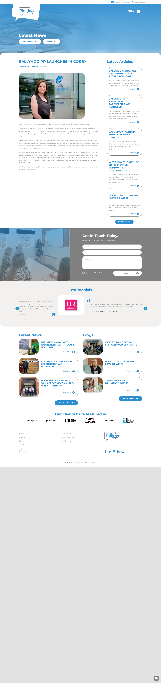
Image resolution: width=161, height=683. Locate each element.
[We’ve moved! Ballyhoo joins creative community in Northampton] (29, 387)
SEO (70, 462)
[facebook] (105, 451)
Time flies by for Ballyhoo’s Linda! (116, 381)
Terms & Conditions (68, 437)
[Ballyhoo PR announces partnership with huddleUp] (29, 366)
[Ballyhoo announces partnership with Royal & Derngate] (29, 347)
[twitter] (110, 451)
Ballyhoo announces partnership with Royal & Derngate (122, 74)
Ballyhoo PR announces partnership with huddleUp (120, 102)
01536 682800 (140, 2)
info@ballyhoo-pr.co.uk (122, 2)
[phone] (122, 451)
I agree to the (93, 273)
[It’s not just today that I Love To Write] (93, 366)
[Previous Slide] (16, 308)
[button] (156, 678)
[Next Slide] (145, 308)
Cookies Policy (67, 441)
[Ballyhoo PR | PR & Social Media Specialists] (26, 8)
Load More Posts (124, 222)
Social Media (77, 462)
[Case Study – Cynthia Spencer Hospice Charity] (93, 347)
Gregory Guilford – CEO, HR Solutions (104, 311)
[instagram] (114, 451)
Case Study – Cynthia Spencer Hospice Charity (122, 135)
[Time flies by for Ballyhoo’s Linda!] (93, 385)
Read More (132, 89)
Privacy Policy (98, 273)
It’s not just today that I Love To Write (124, 196)
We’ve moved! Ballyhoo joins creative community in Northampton (124, 166)
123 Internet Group (90, 462)
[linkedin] (118, 451)
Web (66, 462)
